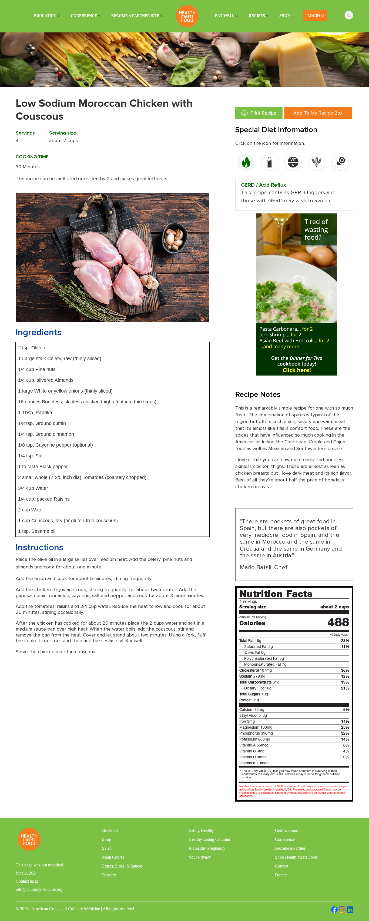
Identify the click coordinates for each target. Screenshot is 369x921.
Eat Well (224, 16)
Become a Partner (290, 848)
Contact (281, 866)
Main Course (113, 857)
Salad (107, 848)
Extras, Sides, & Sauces (122, 866)
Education (45, 16)
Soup (106, 839)
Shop (284, 16)
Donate (281, 875)
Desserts (109, 875)
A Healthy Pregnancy (207, 848)
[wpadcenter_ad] (296, 294)
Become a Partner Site (135, 16)
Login (313, 16)
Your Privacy (200, 857)
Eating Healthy (201, 830)
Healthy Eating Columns (210, 839)
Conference (84, 16)
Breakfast (110, 830)
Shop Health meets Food (296, 857)
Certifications (286, 830)
